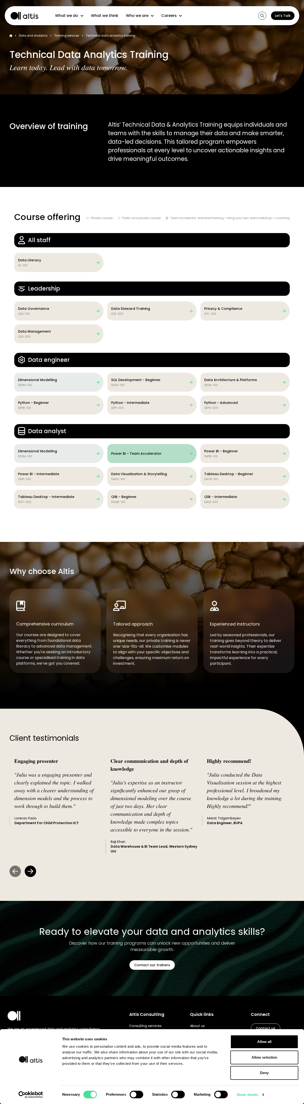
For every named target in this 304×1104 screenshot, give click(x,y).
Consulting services (145, 1025)
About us (197, 1025)
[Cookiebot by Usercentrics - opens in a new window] (31, 1094)
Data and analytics (33, 35)
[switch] (136, 1094)
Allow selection (264, 1057)
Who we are (137, 15)
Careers (169, 15)
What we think (104, 15)
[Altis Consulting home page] (22, 15)
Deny (264, 1073)
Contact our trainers (152, 965)
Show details (247, 1095)
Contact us (265, 1028)
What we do (66, 15)
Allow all (264, 1042)
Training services (66, 35)
